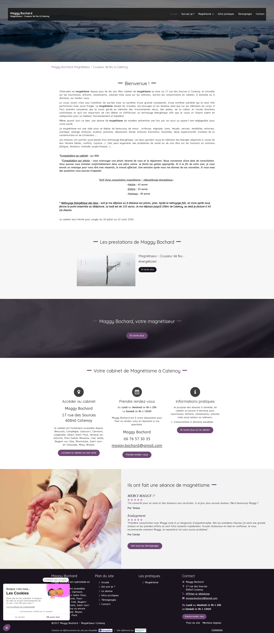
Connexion (217, 630)
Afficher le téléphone (198, 593)
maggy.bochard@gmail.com (137, 445)
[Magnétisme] (106, 269)
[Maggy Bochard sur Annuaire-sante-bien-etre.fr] (140, 630)
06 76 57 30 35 (137, 439)
